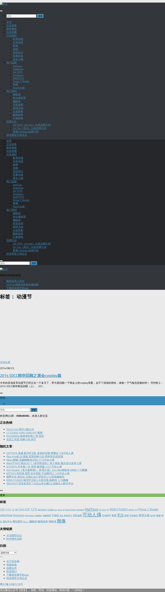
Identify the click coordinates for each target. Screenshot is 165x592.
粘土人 (26, 522)
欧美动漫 (18, 39)
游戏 (15, 49)
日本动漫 (18, 42)
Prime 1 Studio (21, 81)
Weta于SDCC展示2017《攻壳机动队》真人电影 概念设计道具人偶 (43, 463)
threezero (18, 75)
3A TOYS (18, 72)
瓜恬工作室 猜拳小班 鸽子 (21, 439)
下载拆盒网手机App (17, 287)
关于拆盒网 (12, 561)
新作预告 (11, 28)
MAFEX (131, 510)
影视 (15, 45)
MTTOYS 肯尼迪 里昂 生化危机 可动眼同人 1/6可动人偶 (37, 473)
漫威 (158, 515)
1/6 (2, 509)
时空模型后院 (14, 538)
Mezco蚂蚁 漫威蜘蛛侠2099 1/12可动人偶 (30, 459)
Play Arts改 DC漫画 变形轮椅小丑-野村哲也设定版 (34, 456)
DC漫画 (50, 510)
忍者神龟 (18, 118)
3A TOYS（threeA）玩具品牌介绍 (32, 124)
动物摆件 (38, 516)
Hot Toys (102, 510)
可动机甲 (106, 515)
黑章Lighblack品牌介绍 (26, 131)
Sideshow (18, 69)
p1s (136, 510)
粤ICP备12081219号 (11, 584)
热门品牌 (11, 62)
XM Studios (29, 515)
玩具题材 (11, 35)
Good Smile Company (74, 510)
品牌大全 (11, 121)
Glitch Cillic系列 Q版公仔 (20, 429)
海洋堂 (152, 516)
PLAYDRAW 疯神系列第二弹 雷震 (25, 436)
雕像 (61, 520)
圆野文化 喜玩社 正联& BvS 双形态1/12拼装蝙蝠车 (35, 476)
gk (64, 510)
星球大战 (18, 108)
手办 (120, 515)
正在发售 (11, 25)
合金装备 (18, 111)
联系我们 (11, 571)
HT (108, 510)
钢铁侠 (17, 94)
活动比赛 (5, 362)
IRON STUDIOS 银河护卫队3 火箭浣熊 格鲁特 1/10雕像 (37, 480)
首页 (9, 22)
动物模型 (47, 515)
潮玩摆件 (17, 521)
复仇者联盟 (19, 97)
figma (60, 510)
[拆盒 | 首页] (4, 4)
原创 (61, 516)
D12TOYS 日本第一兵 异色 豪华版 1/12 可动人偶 (34, 466)
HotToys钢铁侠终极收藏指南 (22, 284)
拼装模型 (134, 515)
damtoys (42, 509)
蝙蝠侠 (17, 101)
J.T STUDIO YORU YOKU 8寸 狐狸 (24, 432)
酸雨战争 (18, 114)
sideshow (6, 515)
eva (55, 510)
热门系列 (11, 91)
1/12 (8, 509)
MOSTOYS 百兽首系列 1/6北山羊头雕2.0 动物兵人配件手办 (39, 483)
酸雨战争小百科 (15, 281)
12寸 (33, 509)
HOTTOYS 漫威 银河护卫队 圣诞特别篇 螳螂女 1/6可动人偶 (39, 453)
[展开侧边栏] (1, 393)
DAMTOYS (18, 78)
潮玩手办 (7, 521)
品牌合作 (11, 568)
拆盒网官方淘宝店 (16, 135)
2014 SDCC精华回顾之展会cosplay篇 (30, 375)
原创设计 (18, 52)
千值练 (55, 515)
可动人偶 (91, 514)
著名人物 (18, 59)
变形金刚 (18, 104)
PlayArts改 (19, 87)
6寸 (27, 509)
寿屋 (15, 84)
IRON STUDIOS (119, 509)
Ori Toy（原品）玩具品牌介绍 (30, 128)
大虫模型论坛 (14, 535)
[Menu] (1, 10)
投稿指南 (11, 564)
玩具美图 (11, 32)
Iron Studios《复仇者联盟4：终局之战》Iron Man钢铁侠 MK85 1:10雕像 (46, 470)
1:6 (13, 510)
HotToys (17, 66)
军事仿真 (18, 55)
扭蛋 (126, 515)
